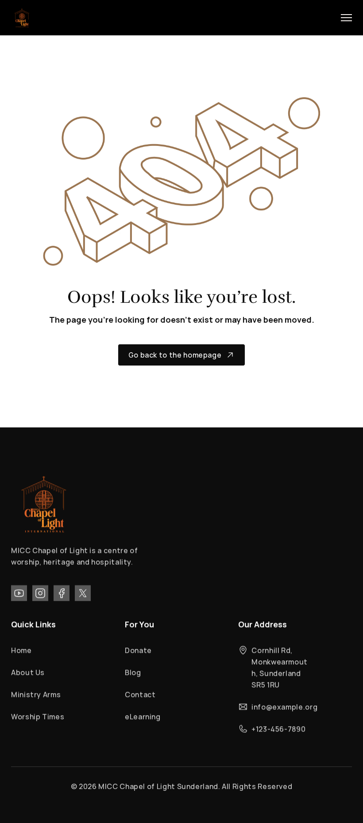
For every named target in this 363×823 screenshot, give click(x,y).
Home (21, 650)
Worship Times (37, 716)
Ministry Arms (36, 694)
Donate (138, 650)
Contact (140, 694)
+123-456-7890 (278, 729)
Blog (133, 672)
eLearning (143, 716)
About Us (28, 672)
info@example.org (284, 707)
